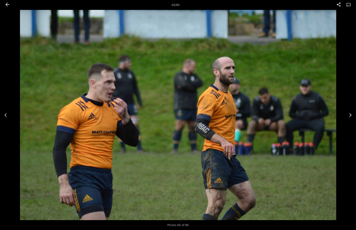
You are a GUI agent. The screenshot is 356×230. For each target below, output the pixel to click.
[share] (338, 5)
